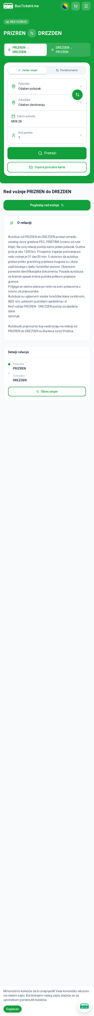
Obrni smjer (49, 391)
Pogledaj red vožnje (44, 205)
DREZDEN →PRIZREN (64, 50)
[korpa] (75, 6)
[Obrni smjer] (77, 94)
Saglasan (12, 1009)
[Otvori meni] (86, 6)
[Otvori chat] (84, 1006)
